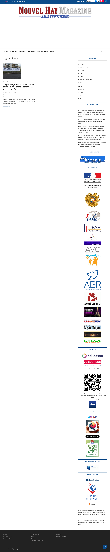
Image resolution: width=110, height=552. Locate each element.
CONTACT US (53, 51)
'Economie (7, 95)
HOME (6, 51)
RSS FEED (93, 504)
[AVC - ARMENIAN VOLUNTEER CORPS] (92, 247)
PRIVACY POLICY (61, 536)
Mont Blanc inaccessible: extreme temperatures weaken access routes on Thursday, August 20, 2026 (91, 121)
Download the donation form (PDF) (92, 365)
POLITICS (81, 89)
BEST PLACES (14, 51)
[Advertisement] (55, 31)
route (16, 96)
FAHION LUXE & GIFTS (85, 80)
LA (31, 95)
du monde (20, 95)
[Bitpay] (92, 401)
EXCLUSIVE (31, 51)
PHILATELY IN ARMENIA (36, 540)
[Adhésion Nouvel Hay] (92, 354)
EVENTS (80, 77)
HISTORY (58, 534)
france (29, 95)
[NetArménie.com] (92, 157)
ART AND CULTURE (84, 67)
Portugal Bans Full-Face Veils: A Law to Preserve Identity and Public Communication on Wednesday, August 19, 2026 (92, 144)
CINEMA (80, 74)
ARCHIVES (81, 64)
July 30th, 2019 (12, 92)
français (25, 95)
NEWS (80, 86)
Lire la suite (7, 106)
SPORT (80, 95)
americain (12, 95)
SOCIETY (81, 92)
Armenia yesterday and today (92, 162)
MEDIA (80, 83)
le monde (10, 96)
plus (13, 96)
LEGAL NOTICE (7, 536)
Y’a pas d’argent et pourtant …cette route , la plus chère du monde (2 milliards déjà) (18, 86)
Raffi (5, 92)
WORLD (80, 98)
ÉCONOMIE (6, 81)
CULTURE (22, 51)
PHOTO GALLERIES (42, 51)
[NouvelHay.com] (6, 1)
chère (16, 95)
